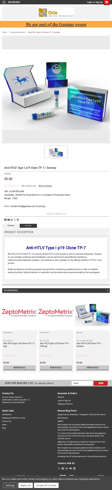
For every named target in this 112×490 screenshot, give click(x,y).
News (4, 425)
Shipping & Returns (65, 404)
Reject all (25, 485)
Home (4, 32)
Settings (10, 485)
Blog (4, 428)
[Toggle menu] (4, 4)
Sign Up (99, 2)
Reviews (28, 226)
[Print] (11, 220)
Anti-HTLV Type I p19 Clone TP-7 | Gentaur (44, 32)
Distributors (7, 415)
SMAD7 (60, 421)
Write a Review (45, 186)
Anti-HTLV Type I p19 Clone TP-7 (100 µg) (54, 344)
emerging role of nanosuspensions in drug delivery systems (82, 456)
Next (108, 291)
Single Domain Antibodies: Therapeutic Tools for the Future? (82, 415)
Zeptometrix (7, 333)
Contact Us (6, 421)
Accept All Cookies (46, 485)
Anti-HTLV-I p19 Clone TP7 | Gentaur (89, 344)
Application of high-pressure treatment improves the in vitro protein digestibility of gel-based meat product (81, 443)
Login (89, 2)
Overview (10, 226)
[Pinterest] (18, 220)
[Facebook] (5, 220)
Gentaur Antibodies (17, 32)
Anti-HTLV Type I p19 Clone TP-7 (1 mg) (19, 344)
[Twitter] (15, 220)
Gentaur (79, 333)
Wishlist (61, 397)
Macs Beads (63, 418)
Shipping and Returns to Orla (13, 418)
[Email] (8, 220)
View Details (19, 367)
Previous (104, 291)
